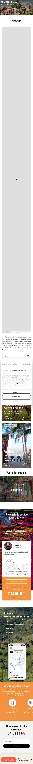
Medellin (15, 533)
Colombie (16, 487)
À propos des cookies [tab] (26, 364)
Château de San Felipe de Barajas (13, 526)
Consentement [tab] (5, 364)
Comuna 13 (7, 533)
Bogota (20, 523)
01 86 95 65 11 (16, 593)
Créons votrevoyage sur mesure (8, 759)
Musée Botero (24, 533)
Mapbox (13, 331)
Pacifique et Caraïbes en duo (13, 453)
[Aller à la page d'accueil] (6, 3)
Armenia (12, 523)
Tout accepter (16, 392)
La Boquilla (9, 530)
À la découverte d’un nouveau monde (16, 406)
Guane (25, 526)
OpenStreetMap (19, 331)
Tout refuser (16, 400)
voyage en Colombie (12, 339)
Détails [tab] (15, 364)
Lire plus (4, 350)
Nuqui (16, 537)
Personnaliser (16, 396)
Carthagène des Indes (21, 530)
